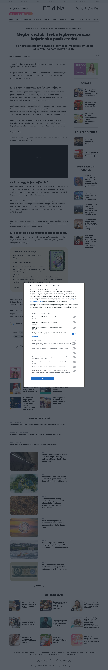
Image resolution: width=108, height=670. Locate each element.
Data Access (54, 384)
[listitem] (54, 313)
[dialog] (54, 335)
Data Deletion (45, 384)
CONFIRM (43, 378)
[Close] (81, 286)
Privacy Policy (63, 384)
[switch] (74, 317)
